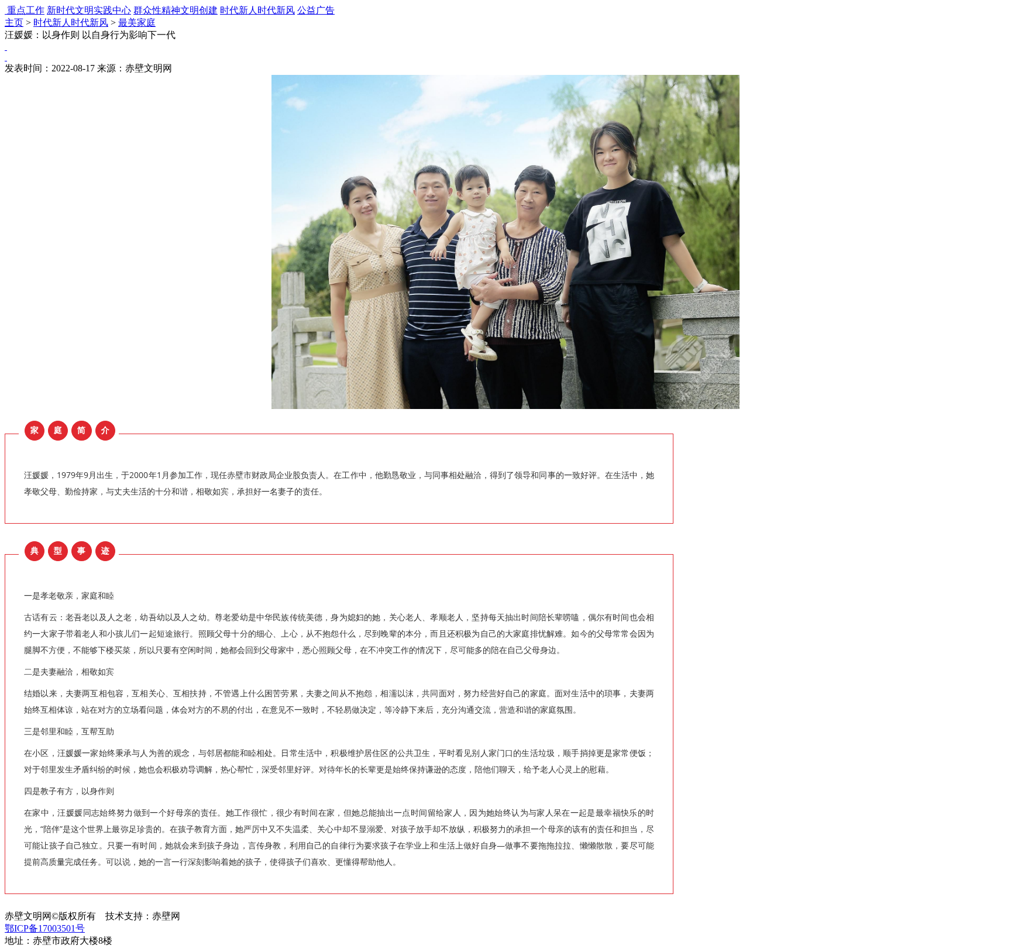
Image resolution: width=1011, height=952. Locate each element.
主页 (14, 23)
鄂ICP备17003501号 (45, 928)
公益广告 (316, 10)
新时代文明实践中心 (89, 10)
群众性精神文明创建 (175, 10)
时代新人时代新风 (257, 10)
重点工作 (25, 10)
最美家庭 (137, 23)
